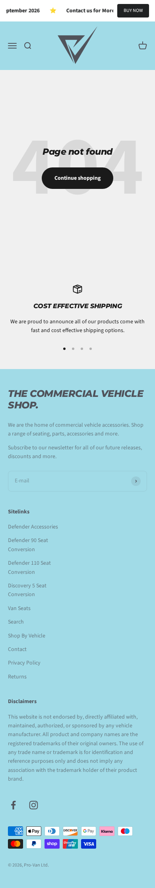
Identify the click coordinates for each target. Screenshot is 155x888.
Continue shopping (77, 178)
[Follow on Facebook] (13, 805)
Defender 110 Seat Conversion (29, 567)
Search (16, 622)
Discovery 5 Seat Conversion (27, 590)
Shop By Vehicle (26, 636)
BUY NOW (133, 10)
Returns (17, 677)
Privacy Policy (24, 663)
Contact (17, 649)
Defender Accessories (33, 527)
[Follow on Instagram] (33, 805)
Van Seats (19, 608)
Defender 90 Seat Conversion (28, 544)
